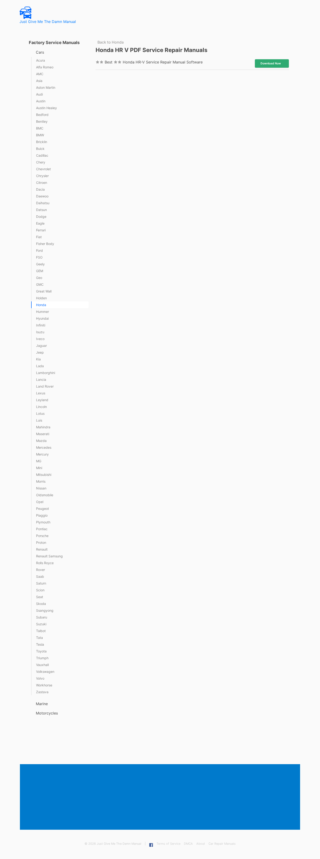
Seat (39, 597)
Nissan (41, 488)
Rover (40, 570)
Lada (40, 366)
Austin (40, 101)
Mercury (42, 454)
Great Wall (44, 291)
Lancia (41, 379)
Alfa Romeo (44, 67)
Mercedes (43, 447)
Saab (40, 576)
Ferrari (41, 230)
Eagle (40, 223)
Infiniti (40, 325)
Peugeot (42, 509)
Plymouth (43, 522)
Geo (39, 278)
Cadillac (42, 155)
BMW (40, 135)
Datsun (41, 210)
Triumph (42, 658)
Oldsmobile (44, 495)
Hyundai (42, 318)
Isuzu (40, 332)
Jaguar (41, 346)
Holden (41, 298)
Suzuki (41, 624)
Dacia (40, 189)
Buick (40, 149)
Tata (39, 638)
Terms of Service (168, 843)
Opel (39, 502)
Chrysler (42, 176)
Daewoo (42, 196)
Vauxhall (42, 665)
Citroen (41, 183)
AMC (39, 74)
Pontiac (42, 529)
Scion (40, 590)
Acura (40, 60)
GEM (39, 271)
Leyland (42, 400)
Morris (40, 481)
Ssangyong (44, 610)
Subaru (41, 617)
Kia (38, 359)
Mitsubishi (43, 475)
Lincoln (41, 407)
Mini (39, 468)
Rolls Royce (45, 563)
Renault (42, 549)
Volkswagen (45, 672)
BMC (39, 128)
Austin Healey (46, 108)
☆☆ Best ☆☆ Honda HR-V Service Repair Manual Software (149, 62)
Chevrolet (43, 169)
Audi (39, 94)
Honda (41, 305)
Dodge (41, 216)
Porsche (42, 536)
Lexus (40, 393)
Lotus (40, 413)
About (200, 843)
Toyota (41, 651)
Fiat (39, 237)
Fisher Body (45, 244)
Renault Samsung (49, 556)
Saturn (41, 583)
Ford (39, 250)
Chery (40, 162)
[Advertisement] (161, 797)
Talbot (41, 631)
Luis (39, 420)
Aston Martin (45, 87)
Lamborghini (45, 373)
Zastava (42, 692)
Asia (39, 81)
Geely (40, 264)
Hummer (42, 312)
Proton (41, 542)
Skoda (41, 604)
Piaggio (42, 515)
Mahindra (43, 427)
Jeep (40, 352)
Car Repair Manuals (222, 843)
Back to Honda (110, 42)
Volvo (40, 678)
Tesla (40, 644)
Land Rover (45, 386)
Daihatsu (42, 203)
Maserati (42, 434)
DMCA (188, 843)
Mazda (41, 441)
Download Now (270, 63)
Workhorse (44, 685)
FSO (39, 257)
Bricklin (41, 142)
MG (38, 461)
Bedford (42, 115)
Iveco (40, 339)
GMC (40, 284)
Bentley (42, 121)
